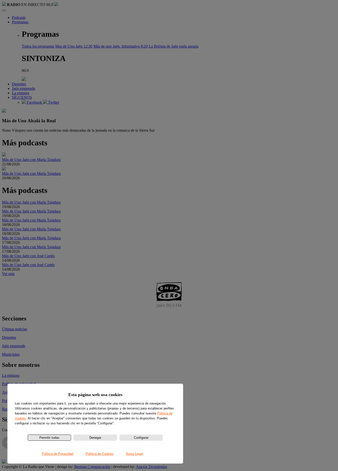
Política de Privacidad (57, 454)
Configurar (141, 438)
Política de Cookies (100, 454)
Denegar (95, 438)
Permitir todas (49, 438)
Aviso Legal (134, 454)
